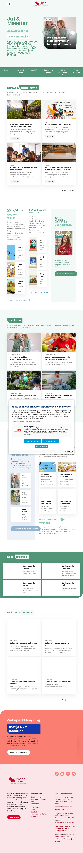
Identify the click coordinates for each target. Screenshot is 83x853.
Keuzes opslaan (41, 446)
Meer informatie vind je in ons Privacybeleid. (26, 421)
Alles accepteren (32, 441)
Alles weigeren (50, 441)
